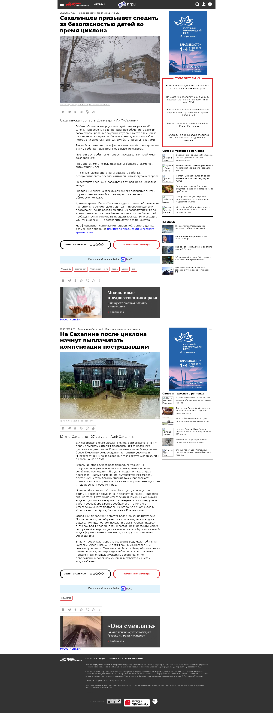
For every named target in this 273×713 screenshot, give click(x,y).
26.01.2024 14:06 (67, 13)
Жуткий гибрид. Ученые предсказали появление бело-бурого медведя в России (194, 168)
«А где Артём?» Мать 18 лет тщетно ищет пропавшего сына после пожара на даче (193, 209)
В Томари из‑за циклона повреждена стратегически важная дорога (187, 87)
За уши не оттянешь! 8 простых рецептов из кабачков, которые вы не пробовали (194, 188)
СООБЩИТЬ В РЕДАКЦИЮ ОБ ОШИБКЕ (126, 659)
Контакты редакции (95, 659)
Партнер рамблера (96, 701)
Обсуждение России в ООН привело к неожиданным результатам (193, 258)
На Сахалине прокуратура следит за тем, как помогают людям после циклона (188, 138)
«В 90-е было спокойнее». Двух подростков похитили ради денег (192, 419)
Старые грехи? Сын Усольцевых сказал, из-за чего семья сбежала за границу (193, 452)
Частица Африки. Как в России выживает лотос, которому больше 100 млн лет (193, 431)
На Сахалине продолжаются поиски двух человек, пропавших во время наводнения (188, 112)
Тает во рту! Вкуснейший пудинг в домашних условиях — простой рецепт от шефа (193, 410)
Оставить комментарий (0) (137, 245)
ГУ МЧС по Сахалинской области (76, 421)
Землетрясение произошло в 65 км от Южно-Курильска (188, 125)
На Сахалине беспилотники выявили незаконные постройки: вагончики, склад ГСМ (187, 100)
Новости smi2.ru (70, 319)
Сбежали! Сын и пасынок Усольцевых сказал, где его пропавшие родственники (194, 157)
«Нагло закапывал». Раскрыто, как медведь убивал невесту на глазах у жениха (193, 400)
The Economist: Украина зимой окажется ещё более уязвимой (190, 227)
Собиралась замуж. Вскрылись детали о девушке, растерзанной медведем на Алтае (192, 199)
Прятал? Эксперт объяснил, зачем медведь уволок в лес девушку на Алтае (193, 178)
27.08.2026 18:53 (67, 329)
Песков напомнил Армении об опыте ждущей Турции (193, 248)
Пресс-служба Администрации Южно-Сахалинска (85, 104)
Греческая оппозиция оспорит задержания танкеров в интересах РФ (192, 270)
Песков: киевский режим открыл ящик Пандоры (191, 237)
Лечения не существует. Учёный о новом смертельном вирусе (192, 440)
